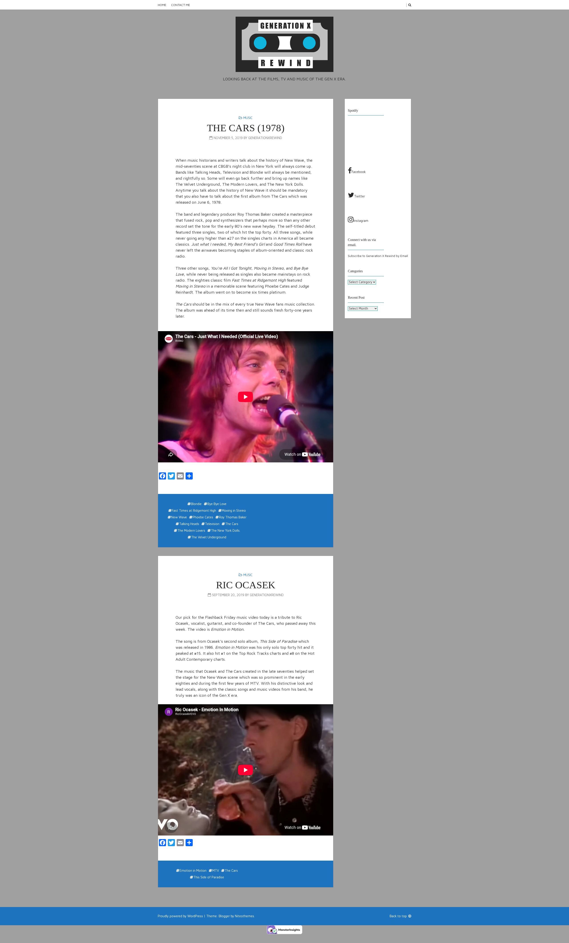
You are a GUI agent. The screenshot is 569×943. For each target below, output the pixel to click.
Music (247, 118)
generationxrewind (265, 138)
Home (162, 5)
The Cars (231, 524)
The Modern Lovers (191, 530)
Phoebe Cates (203, 517)
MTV (215, 870)
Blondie (196, 504)
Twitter (359, 196)
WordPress (195, 916)
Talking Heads (189, 524)
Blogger (224, 916)
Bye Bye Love (216, 504)
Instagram (361, 221)
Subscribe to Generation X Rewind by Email (378, 256)
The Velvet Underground (208, 537)
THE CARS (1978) (245, 127)
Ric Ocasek (245, 585)
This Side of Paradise (208, 877)
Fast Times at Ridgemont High (194, 510)
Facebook (359, 172)
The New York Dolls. (225, 530)
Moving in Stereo (234, 510)
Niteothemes (244, 916)
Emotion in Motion (193, 870)
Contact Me (180, 5)
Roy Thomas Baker (232, 517)
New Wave (179, 517)
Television (212, 524)
